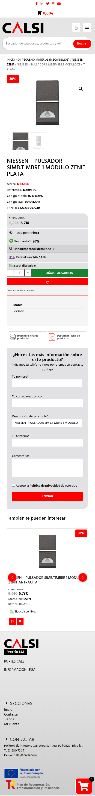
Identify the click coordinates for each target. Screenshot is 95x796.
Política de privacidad (45, 485)
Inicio (11, 59)
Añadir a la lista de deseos (47, 281)
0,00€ (47, 13)
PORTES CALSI (14, 661)
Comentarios (21, 456)
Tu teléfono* (20, 436)
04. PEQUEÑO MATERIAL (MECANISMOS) (43, 59)
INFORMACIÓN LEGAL (20, 670)
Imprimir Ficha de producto (27, 337)
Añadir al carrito (59, 273)
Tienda (9, 719)
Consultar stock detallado (32, 249)
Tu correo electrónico (27, 396)
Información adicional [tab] (22, 291)
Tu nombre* (20, 376)
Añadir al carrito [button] (12, 621)
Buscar (82, 44)
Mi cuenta (11, 724)
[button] (81, 89)
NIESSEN (23, 184)
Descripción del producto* (30, 416)
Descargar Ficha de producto (68, 337)
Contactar (11, 714)
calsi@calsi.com (25, 755)
